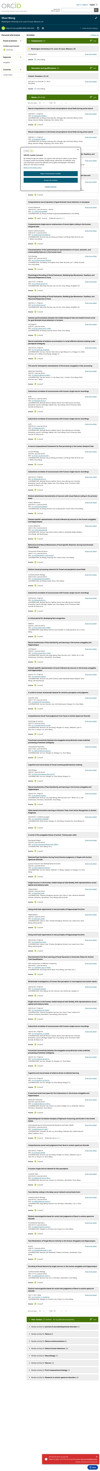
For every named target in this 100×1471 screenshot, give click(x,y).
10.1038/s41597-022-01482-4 (41, 1178)
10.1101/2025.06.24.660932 (40, 350)
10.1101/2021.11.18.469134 (40, 1297)
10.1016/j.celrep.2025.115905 (41, 328)
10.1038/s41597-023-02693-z (41, 702)
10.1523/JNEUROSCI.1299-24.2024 (43, 555)
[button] (94, 35)
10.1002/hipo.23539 (38, 893)
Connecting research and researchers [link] (14, 11)
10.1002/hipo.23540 (38, 919)
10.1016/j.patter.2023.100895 (41, 628)
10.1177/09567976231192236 (41, 725)
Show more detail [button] (91, 54)
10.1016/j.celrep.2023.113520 (41, 653)
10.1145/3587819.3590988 (40, 819)
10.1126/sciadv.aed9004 (39, 211)
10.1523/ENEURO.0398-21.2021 (42, 1250)
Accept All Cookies (50, 180)
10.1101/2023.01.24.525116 (40, 1059)
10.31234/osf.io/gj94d (39, 795)
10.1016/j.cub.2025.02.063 (40, 456)
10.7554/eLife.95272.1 (39, 600)
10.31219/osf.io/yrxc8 (38, 305)
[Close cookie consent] (78, 150)
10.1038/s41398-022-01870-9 (41, 1227)
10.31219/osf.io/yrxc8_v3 (39, 284)
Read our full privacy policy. (33, 168)
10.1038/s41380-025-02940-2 (41, 375)
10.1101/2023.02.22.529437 (40, 1010)
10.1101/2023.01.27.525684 (40, 1034)
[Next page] (66, 103)
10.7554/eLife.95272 (38, 428)
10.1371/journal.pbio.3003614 (41, 260)
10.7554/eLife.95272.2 (39, 479)
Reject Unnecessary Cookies (50, 174)
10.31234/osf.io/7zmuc (39, 942)
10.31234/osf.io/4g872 (39, 989)
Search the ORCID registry (55, 10)
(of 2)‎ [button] (63, 218)
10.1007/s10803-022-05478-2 (41, 868)
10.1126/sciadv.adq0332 (39, 507)
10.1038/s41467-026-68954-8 (41, 235)
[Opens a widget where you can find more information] (92, 1467)
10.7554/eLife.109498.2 (39, 116)
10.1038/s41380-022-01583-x (41, 1104)
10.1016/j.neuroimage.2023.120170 (43, 774)
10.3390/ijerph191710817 (40, 1129)
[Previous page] (61, 103)
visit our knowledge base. (89, 1459)
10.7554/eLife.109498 (38, 139)
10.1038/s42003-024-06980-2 (41, 579)
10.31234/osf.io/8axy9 (39, 676)
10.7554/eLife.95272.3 (39, 401)
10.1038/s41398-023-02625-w (41, 751)
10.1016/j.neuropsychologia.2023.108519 (45, 844)
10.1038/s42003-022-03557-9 (41, 1201)
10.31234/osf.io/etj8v (38, 1153)
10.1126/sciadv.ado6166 (39, 530)
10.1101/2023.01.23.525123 (40, 1080)
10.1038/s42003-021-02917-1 (41, 1276)
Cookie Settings (51, 187)
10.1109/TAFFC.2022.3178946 (41, 967)
